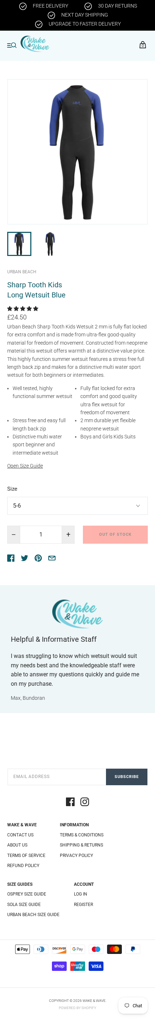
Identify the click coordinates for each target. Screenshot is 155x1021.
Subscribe (127, 776)
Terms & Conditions (81, 834)
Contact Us (20, 834)
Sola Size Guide (24, 904)
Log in (80, 894)
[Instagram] (84, 802)
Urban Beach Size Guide (33, 914)
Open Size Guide (25, 466)
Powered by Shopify (77, 1008)
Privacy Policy (76, 855)
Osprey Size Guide (26, 894)
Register (83, 904)
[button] (23, 308)
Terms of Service (26, 855)
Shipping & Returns (81, 845)
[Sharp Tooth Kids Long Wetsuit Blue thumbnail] (19, 244)
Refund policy (23, 865)
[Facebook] (70, 802)
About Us (17, 845)
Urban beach (21, 271)
